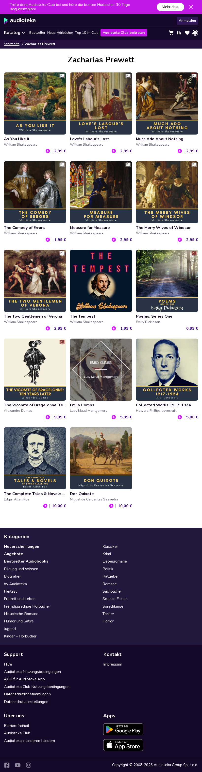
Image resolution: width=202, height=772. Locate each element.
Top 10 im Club (87, 32)
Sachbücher (112, 591)
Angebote (13, 554)
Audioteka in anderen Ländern (29, 740)
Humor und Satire (19, 621)
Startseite (11, 44)
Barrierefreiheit (16, 725)
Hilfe (8, 664)
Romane (109, 584)
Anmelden (187, 20)
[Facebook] (7, 765)
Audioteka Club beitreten (124, 32)
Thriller (108, 614)
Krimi (106, 554)
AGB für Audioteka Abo (24, 679)
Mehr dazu (170, 7)
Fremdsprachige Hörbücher (27, 606)
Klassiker (110, 546)
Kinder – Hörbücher (20, 636)
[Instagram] (29, 765)
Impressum (112, 664)
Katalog (12, 32)
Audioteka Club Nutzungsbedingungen (36, 686)
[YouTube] (18, 765)
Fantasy (10, 591)
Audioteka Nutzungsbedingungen (32, 671)
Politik (107, 569)
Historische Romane (21, 614)
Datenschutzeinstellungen (26, 702)
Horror (108, 621)
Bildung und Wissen (21, 569)
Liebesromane (114, 561)
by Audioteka (15, 584)
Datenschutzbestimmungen (27, 694)
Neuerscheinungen (21, 546)
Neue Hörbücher (60, 32)
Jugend (10, 629)
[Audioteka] (20, 20)
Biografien (12, 576)
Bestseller (37, 32)
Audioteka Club (17, 733)
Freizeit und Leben (19, 598)
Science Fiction (115, 598)
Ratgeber (110, 576)
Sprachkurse (112, 606)
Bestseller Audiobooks (26, 561)
